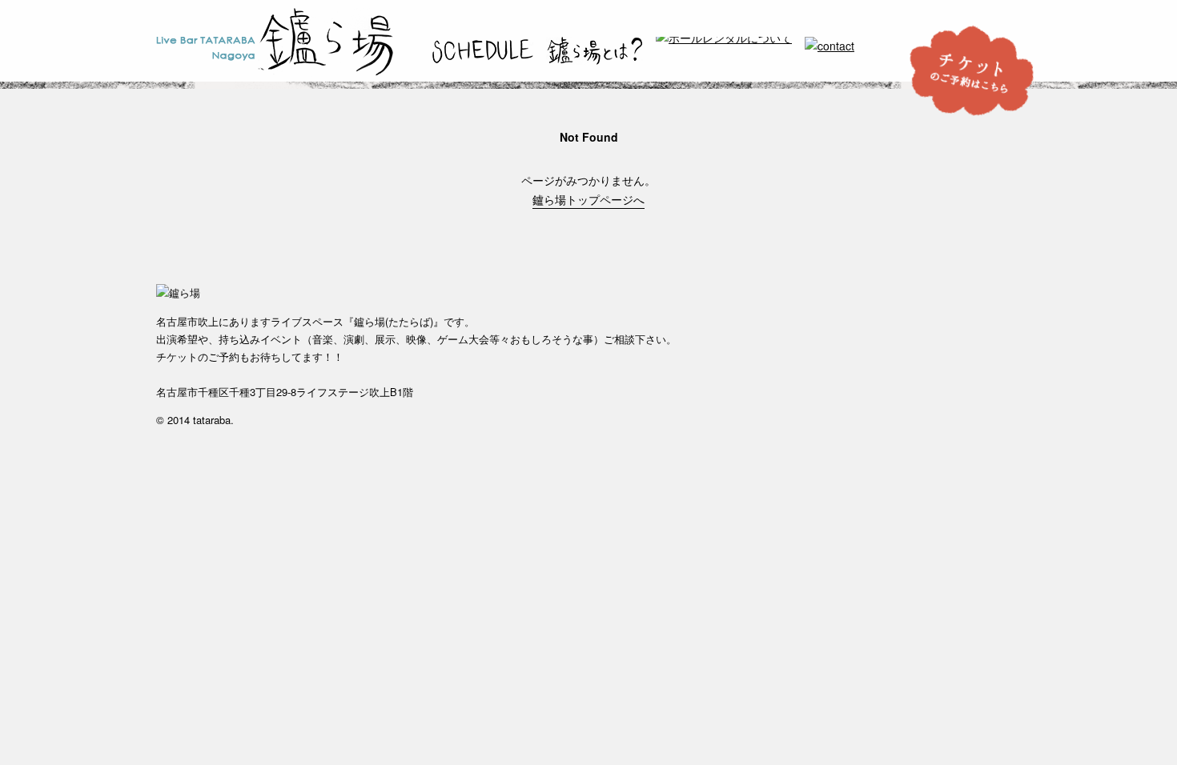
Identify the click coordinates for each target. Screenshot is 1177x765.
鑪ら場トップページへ (588, 199)
